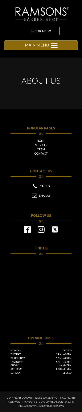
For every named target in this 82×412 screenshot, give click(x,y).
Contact (41, 153)
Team (41, 149)
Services (41, 145)
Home (41, 140)
